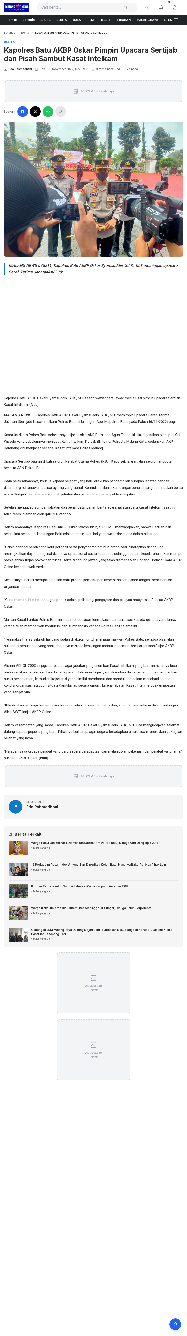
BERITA (61, 19)
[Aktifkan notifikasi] (175, 1324)
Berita (25, 32)
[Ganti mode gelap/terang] (150, 7)
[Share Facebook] (22, 111)
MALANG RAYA (147, 19)
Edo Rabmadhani (20, 69)
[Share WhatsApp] (48, 111)
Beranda (28, 19)
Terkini (12, 19)
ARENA (45, 19)
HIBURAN (124, 19)
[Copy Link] (60, 111)
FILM (90, 19)
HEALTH (105, 19)
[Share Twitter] (35, 111)
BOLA (77, 19)
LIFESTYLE (171, 19)
